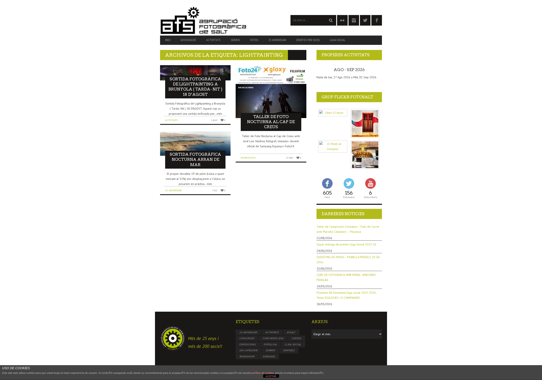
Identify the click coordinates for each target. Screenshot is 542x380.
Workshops (248, 157)
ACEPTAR (271, 376)
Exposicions (247, 344)
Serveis (235, 40)
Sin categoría (248, 350)
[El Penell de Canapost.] (332, 146)
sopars (270, 350)
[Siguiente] (375, 70)
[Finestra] (365, 123)
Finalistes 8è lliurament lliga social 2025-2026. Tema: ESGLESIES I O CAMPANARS (346, 295)
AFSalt (291, 332)
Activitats (213, 40)
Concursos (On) (273, 338)
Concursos (246, 338)
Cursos (296, 338)
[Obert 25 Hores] (332, 112)
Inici (167, 40)
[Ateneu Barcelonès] (365, 154)
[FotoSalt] (215, 20)
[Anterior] (323, 70)
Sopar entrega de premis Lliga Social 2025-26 (346, 244)
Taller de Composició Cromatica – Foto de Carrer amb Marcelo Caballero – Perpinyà (348, 229)
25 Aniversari (277, 40)
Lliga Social (337, 40)
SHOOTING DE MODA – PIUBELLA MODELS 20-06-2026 (349, 259)
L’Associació (188, 40)
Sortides (289, 350)
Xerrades (269, 356)
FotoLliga (270, 344)
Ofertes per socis (308, 40)
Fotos (254, 40)
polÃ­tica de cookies (263, 373)
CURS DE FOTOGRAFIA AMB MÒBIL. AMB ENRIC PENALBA (346, 277)
